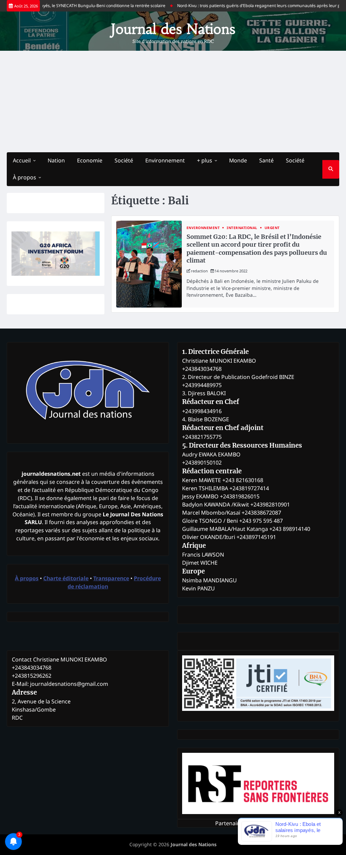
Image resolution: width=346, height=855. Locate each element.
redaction (199, 270)
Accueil (22, 160)
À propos (24, 177)
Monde (238, 160)
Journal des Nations (173, 29)
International (242, 228)
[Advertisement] (173, 101)
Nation (56, 160)
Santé (266, 160)
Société (124, 160)
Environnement (165, 160)
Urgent (272, 228)
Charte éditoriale (66, 578)
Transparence (111, 578)
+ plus (204, 160)
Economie (89, 160)
